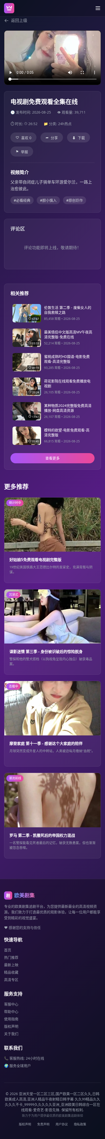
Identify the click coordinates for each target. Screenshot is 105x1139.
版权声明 (11, 1026)
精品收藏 (11, 972)
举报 (22, 151)
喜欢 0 (23, 137)
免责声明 (43, 1124)
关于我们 (11, 1033)
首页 (7, 950)
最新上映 (11, 964)
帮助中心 (11, 1011)
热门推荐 (11, 957)
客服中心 (11, 1004)
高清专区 (11, 979)
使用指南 (11, 1018)
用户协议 (62, 1124)
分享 (52, 137)
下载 (78, 137)
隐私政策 (80, 1124)
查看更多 (52, 458)
